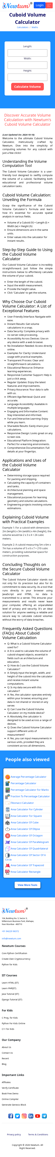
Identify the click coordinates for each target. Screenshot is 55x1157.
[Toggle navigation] (49, 5)
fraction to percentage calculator (30, 796)
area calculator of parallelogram (29, 842)
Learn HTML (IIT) (10, 982)
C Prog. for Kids (10, 1017)
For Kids (7, 1010)
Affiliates (6, 1082)
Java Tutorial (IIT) (10, 993)
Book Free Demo (10, 1093)
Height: (27, 70)
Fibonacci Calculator (22, 803)
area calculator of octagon (26, 835)
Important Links (13, 1075)
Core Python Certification (14, 953)
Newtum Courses (14, 946)
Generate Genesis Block (14, 1104)
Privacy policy (14, 1134)
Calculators (22, 27)
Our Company (11, 1040)
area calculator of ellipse (25, 829)
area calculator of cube (24, 822)
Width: (27, 58)
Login (40, 5)
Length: (27, 46)
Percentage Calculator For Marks (29, 789)
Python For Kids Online (13, 1023)
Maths (35, 27)
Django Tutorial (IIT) (12, 999)
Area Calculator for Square (26, 816)
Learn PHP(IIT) (9, 988)
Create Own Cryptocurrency (16, 958)
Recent (5, 1058)
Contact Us (7, 1052)
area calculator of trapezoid (27, 865)
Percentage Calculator (23, 783)
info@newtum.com (11, 938)
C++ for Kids (8, 1029)
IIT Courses (9, 975)
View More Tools (27, 885)
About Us (6, 1047)
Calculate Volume (27, 87)
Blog (4, 1064)
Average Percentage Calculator (28, 776)
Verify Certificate (10, 1087)
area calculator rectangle (25, 871)
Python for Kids (9, 964)
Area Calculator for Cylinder (26, 809)
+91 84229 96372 (10, 931)
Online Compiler (10, 1099)
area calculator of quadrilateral (29, 848)
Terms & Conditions (38, 1134)
